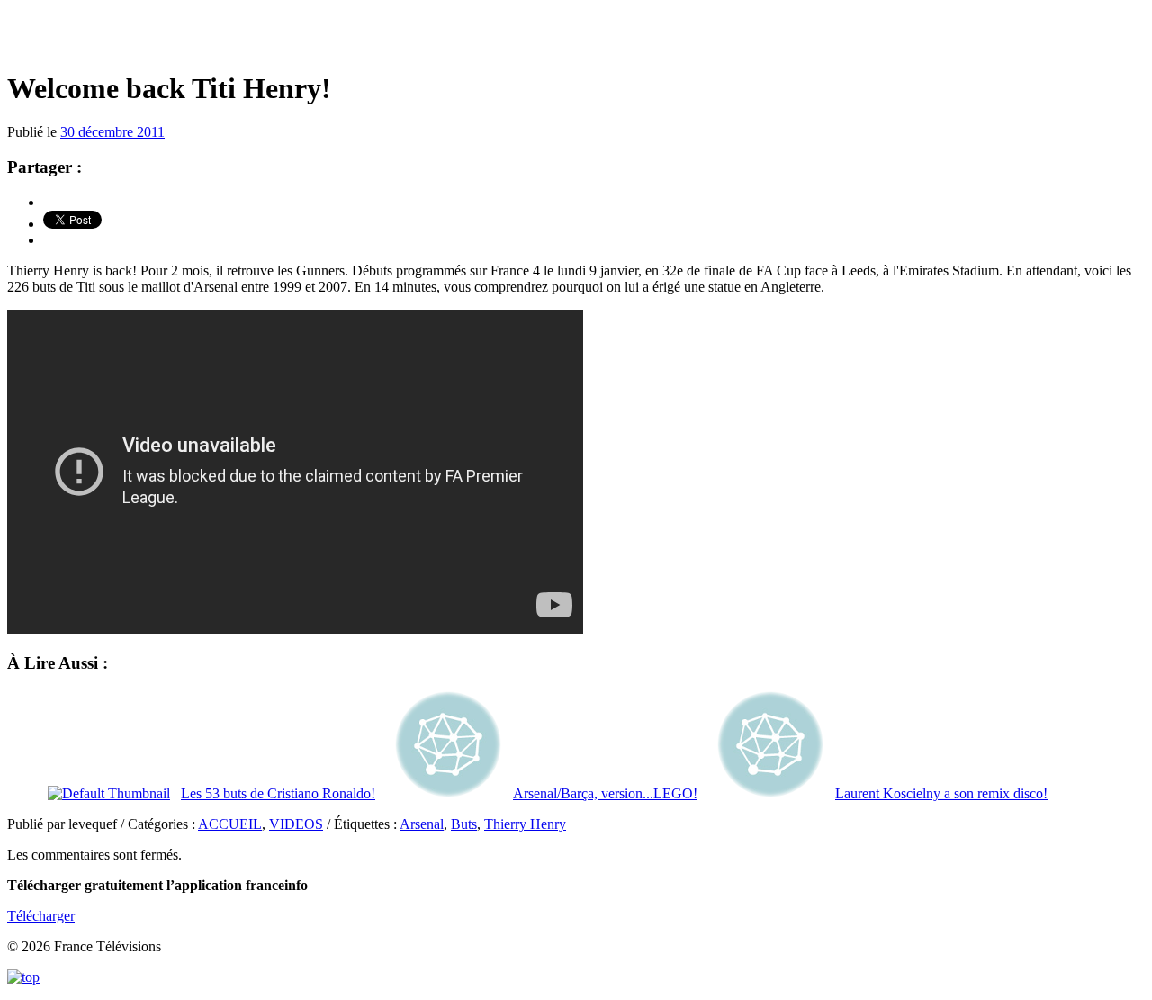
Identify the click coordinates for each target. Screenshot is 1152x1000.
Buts (464, 824)
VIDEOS (296, 824)
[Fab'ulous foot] (576, 35)
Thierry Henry (525, 824)
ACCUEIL (230, 824)
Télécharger (41, 915)
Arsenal (422, 824)
